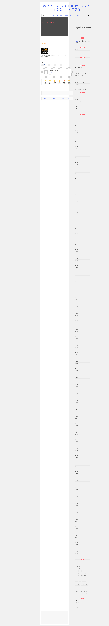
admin (59, 38)
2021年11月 (76, 244)
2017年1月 (76, 377)
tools (79, 593)
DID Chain (76, 49)
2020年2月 (76, 292)
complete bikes (78, 566)
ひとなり (76, 59)
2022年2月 (76, 237)
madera (77, 577)
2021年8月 (76, 251)
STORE (71, 15)
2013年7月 (76, 473)
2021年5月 (76, 258)
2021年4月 (76, 260)
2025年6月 (76, 148)
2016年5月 (76, 395)
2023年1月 (76, 212)
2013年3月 (76, 482)
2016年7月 (76, 391)
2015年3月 (76, 427)
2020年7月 (76, 281)
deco (76, 568)
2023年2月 (76, 210)
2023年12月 (76, 187)
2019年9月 (76, 304)
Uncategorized (77, 101)
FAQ (57, 15)
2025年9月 (76, 141)
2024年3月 (76, 180)
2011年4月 (76, 535)
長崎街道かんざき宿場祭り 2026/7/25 (80, 73)
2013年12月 (76, 462)
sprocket (80, 589)
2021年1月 (76, 267)
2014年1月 (76, 459)
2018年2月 (76, 347)
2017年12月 (76, 352)
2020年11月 (76, 272)
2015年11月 (76, 409)
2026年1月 (76, 132)
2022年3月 (76, 235)
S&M (75, 97)
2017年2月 (76, 375)
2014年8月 (76, 443)
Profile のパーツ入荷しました (79, 75)
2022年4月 (76, 233)
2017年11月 (76, 354)
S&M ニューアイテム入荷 (78, 67)
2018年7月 (76, 336)
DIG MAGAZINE (81, 568)
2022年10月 (76, 219)
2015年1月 (76, 432)
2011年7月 (76, 528)
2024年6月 (76, 173)
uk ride (83, 593)
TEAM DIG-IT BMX (76, 15)
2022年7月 (76, 226)
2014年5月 (76, 450)
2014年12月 (76, 434)
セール (76, 108)
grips (86, 573)
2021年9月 (76, 249)
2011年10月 (76, 521)
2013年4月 (76, 480)
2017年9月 (76, 359)
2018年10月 (76, 329)
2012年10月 (76, 494)
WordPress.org (77, 607)
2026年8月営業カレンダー (78, 77)
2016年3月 (76, 400)
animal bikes (85, 561)
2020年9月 (76, 276)
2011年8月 (76, 526)
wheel (87, 593)
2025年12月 (76, 134)
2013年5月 (76, 478)
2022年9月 (76, 221)
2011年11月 (76, 519)
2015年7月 (76, 418)
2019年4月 (76, 315)
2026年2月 (76, 130)
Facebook (53, 15)
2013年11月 (76, 464)
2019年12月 (76, 297)
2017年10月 (76, 356)
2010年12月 (76, 544)
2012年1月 (76, 514)
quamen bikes (78, 584)
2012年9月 (76, 496)
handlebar (77, 575)
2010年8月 (76, 553)
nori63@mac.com (53, 74)
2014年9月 (76, 441)
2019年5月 (76, 313)
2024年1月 (76, 185)
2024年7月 (76, 171)
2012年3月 (76, 510)
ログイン (76, 600)
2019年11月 (76, 299)
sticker (77, 591)
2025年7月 (76, 146)
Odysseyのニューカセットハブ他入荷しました (81, 82)
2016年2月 (76, 402)
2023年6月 (76, 201)
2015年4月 (76, 425)
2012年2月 (76, 512)
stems (84, 589)
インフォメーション (77, 106)
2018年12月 (76, 324)
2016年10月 (76, 384)
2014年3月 (76, 455)
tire (76, 593)
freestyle (82, 573)
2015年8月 (76, 416)
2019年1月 (76, 322)
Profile (76, 582)
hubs (81, 575)
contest (83, 566)
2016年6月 (76, 393)
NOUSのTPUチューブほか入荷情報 (79, 84)
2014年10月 (76, 439)
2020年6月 (76, 283)
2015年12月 (76, 407)
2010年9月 (76, 551)
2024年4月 (76, 178)
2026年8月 (76, 116)
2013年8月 (76, 471)
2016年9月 (76, 386)
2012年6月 (76, 503)
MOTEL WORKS (86, 577)
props (80, 582)
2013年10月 (76, 466)
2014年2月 (76, 457)
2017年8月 (76, 361)
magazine (81, 577)
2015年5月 (76, 423)
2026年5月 (76, 123)
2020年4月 (76, 288)
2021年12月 (76, 242)
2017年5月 (76, 368)
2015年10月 (76, 411)
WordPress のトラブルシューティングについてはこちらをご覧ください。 (66, 621)
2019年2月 (76, 320)
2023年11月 (76, 189)
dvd (85, 568)
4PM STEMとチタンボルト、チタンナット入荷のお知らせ (82, 70)
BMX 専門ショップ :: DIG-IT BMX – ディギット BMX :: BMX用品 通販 (66, 7)
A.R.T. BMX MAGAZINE (79, 561)
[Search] (88, 15)
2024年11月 (76, 164)
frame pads (77, 573)
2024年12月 (76, 162)
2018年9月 (76, 331)
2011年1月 (76, 542)
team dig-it (76, 99)
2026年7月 (76, 118)
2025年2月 (76, 157)
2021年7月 (76, 253)
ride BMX (86, 584)
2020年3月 (76, 290)
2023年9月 (76, 194)
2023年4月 (76, 205)
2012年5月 (76, 505)
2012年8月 (76, 498)
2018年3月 (76, 345)
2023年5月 (76, 203)
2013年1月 (76, 487)
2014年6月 (76, 448)
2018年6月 (76, 338)
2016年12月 (76, 379)
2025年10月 (76, 139)
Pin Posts (61, 15)
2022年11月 (76, 217)
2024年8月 (76, 169)
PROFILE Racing (77, 51)
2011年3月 (76, 537)
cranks (87, 566)
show (76, 589)
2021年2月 (76, 265)
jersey (85, 575)
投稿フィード (77, 602)
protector (84, 582)
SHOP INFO (66, 15)
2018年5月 (76, 340)
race (82, 584)
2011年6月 (76, 530)
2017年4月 (76, 370)
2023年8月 (76, 196)
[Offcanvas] (43, 15)
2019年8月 (76, 306)
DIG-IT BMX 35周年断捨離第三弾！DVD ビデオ (81, 89)
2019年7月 (76, 308)
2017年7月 (76, 363)
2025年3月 (76, 155)
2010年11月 (76, 546)
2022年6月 (76, 228)
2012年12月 (76, 489)
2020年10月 (76, 274)
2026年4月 (76, 125)
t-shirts (80, 591)
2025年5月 (76, 150)
